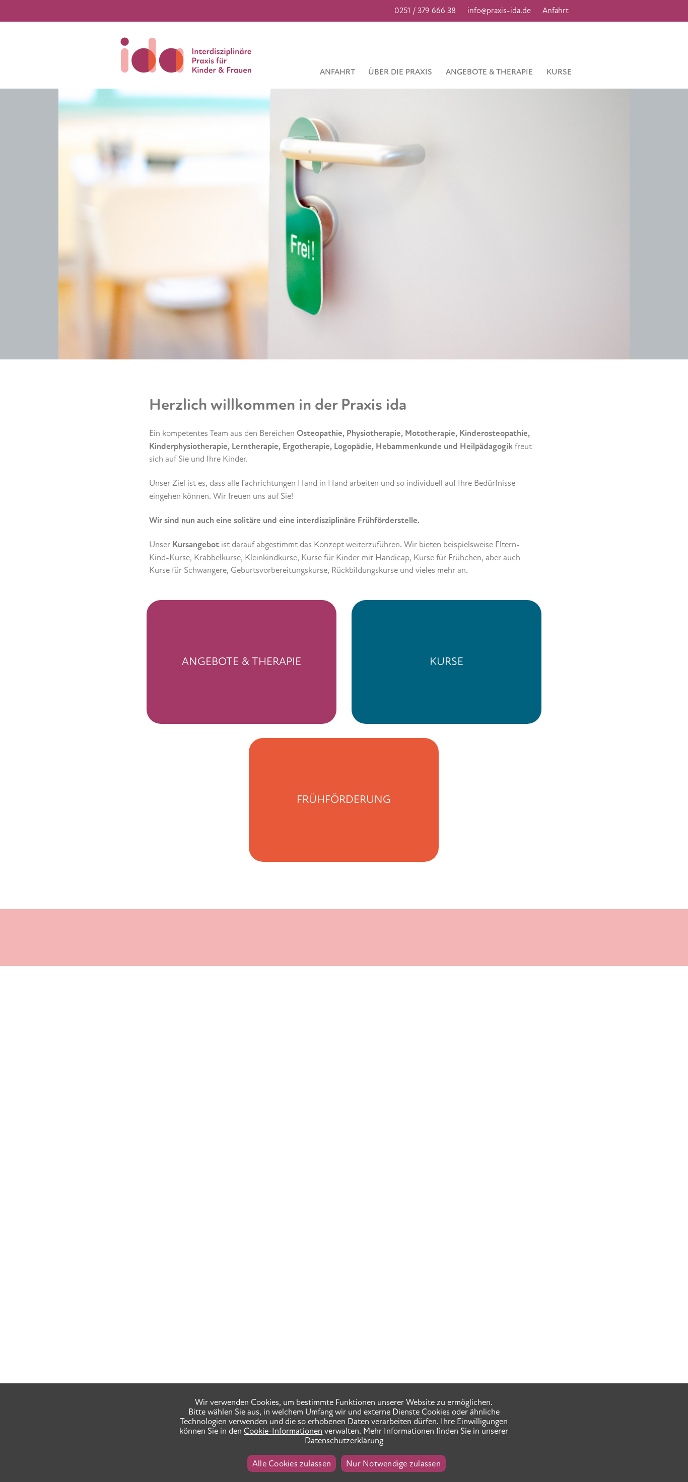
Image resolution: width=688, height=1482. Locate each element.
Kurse (559, 72)
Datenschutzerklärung (344, 1440)
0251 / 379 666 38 (425, 11)
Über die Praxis (400, 72)
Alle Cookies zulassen (291, 1463)
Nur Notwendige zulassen (393, 1463)
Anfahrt (555, 11)
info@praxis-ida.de (499, 11)
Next (628, 95)
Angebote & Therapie (489, 72)
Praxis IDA (189, 55)
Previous (15, 95)
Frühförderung (344, 799)
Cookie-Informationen (283, 1431)
